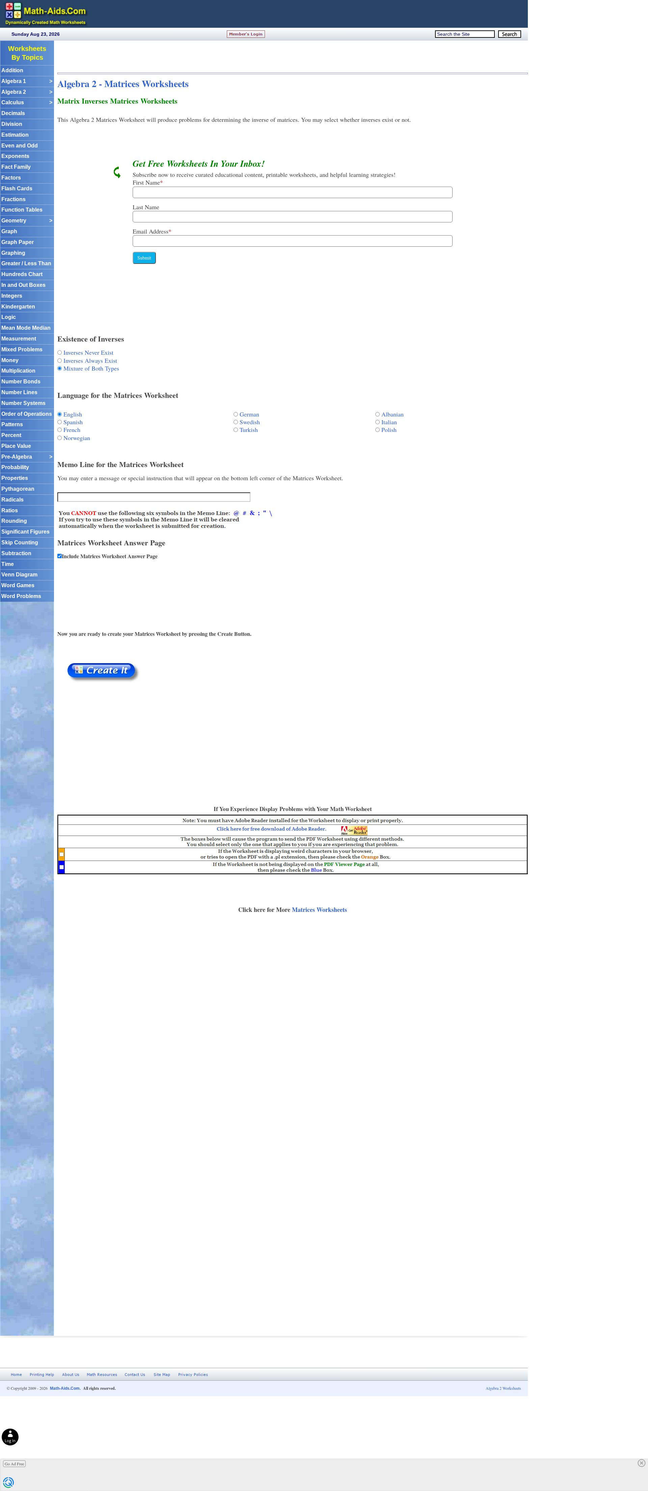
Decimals (13, 113)
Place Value (16, 446)
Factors (11, 178)
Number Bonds (20, 381)
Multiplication (18, 371)
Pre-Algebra (26, 457)
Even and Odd (19, 145)
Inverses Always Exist (90, 360)
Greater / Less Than (26, 263)
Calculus (26, 102)
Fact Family (16, 167)
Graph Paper (17, 242)
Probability (15, 467)
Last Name (146, 207)
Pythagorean (17, 489)
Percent (11, 435)
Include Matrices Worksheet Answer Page (110, 556)
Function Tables (22, 210)
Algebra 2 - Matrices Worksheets (123, 83)
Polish (389, 430)
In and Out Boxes (23, 285)
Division (11, 124)
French (71, 430)
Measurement (18, 339)
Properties (14, 478)
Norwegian (76, 438)
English (72, 414)
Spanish (73, 422)
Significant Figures (25, 532)
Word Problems (21, 596)
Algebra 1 (26, 81)
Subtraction (16, 553)
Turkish (249, 430)
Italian (389, 422)
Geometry (26, 220)
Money (10, 360)
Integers (11, 296)
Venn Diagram (19, 574)
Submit (144, 257)
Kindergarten (18, 306)
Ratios (9, 510)
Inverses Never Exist (88, 352)
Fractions (13, 199)
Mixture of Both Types (91, 368)
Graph (9, 231)
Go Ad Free (14, 1463)
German (249, 414)
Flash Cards (16, 188)
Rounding (14, 521)
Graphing (13, 253)
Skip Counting (19, 542)
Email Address (152, 231)
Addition (12, 70)
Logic (8, 317)
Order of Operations (26, 414)
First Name (148, 182)
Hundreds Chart (22, 274)
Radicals (12, 500)
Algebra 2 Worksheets (503, 1388)
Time (7, 564)
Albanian (392, 414)
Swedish (250, 422)
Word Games (17, 585)
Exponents (15, 156)
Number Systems (23, 403)
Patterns (12, 424)
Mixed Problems (22, 349)
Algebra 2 (26, 92)
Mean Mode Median (26, 328)
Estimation (15, 135)
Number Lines (19, 392)
